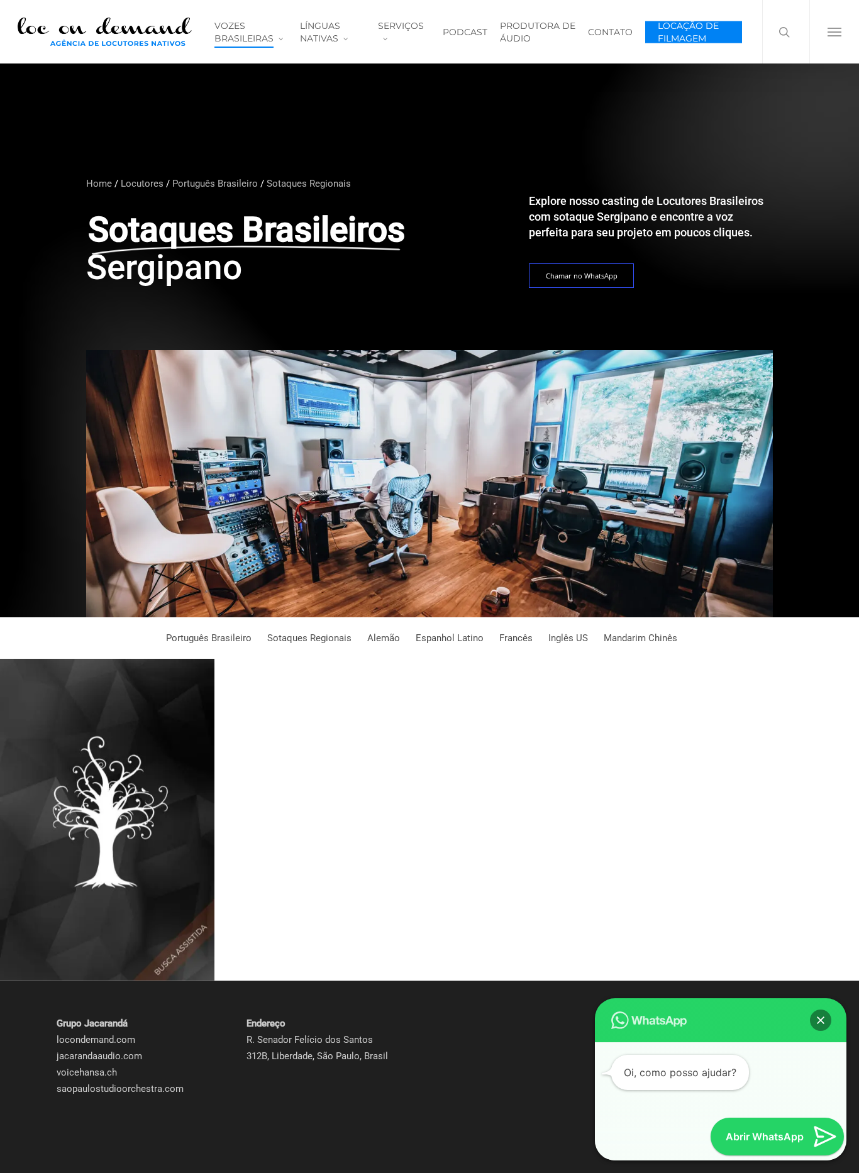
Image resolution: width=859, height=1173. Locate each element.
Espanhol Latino (450, 638)
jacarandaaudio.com (99, 1056)
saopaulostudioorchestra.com (120, 1088)
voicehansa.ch (87, 1072)
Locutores (142, 183)
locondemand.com (96, 1039)
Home (99, 183)
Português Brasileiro (215, 183)
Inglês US (568, 638)
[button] (834, 31)
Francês (516, 638)
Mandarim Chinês (640, 638)
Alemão (383, 638)
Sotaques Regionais (309, 183)
